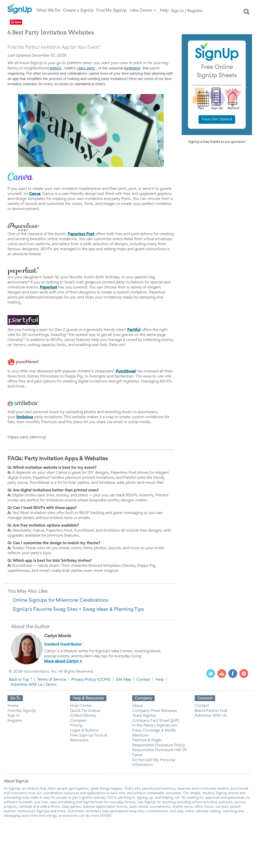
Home (13, 706)
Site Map (123, 679)
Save (18, 22)
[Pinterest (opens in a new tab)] (243, 673)
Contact (143, 679)
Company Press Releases (154, 711)
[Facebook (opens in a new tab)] (232, 673)
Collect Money (83, 715)
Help (159, 679)
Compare (78, 720)
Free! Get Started (217, 119)
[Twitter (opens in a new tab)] (210, 673)
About (137, 706)
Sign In (177, 11)
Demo (51, 684)
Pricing (76, 725)
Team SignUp (144, 715)
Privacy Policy (83, 679)
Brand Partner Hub (211, 711)
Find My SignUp (22, 711)
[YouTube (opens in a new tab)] (221, 673)
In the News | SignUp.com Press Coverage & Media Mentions (155, 730)
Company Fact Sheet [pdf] (155, 720)
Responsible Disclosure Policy (158, 745)
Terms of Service (51, 679)
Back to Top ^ (20, 679)
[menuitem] (48, 11)
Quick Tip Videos (85, 711)
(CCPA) (103, 679)
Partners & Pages (147, 740)
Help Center (81, 706)
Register (195, 11)
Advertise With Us (27, 684)
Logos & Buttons (84, 730)
